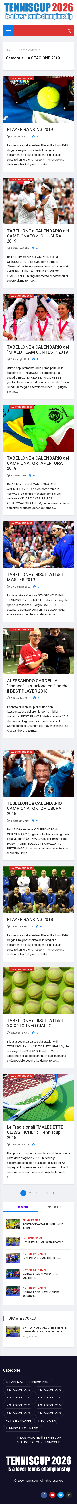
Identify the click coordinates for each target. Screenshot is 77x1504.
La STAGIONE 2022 (49, 1397)
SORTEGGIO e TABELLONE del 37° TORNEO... (43, 1226)
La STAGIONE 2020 (49, 1389)
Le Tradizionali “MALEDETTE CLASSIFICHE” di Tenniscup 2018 (35, 1132)
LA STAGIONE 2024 (49, 1405)
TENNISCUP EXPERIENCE (23, 1428)
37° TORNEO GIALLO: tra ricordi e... (44, 1242)
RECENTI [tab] (23, 1207)
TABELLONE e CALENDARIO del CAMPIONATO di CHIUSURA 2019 (38, 236)
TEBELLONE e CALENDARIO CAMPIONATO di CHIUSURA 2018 (34, 808)
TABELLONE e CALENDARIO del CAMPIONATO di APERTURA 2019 (38, 463)
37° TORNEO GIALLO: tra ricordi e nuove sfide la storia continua (45, 1329)
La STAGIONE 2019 (28, 50)
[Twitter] (60, 1495)
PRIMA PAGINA (31, 1220)
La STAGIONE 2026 (49, 1412)
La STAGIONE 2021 (18, 1397)
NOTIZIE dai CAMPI (34, 1254)
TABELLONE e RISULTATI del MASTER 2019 (35, 577)
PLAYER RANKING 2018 (30, 919)
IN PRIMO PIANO (32, 1238)
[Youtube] (52, 1495)
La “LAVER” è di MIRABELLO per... (43, 1258)
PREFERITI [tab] (58, 1207)
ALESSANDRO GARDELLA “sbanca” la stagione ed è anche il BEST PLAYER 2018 (38, 686)
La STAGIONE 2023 (18, 1405)
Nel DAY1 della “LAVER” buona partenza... (41, 1294)
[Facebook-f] (44, 1495)
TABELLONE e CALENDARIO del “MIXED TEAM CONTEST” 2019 (38, 349)
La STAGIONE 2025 (18, 1412)
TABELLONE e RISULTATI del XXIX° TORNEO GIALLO (35, 1023)
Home (9, 50)
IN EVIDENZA (14, 1382)
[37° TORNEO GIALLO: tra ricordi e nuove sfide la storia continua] (13, 1331)
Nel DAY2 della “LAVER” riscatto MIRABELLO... (42, 1276)
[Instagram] (69, 1495)
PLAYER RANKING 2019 (30, 129)
